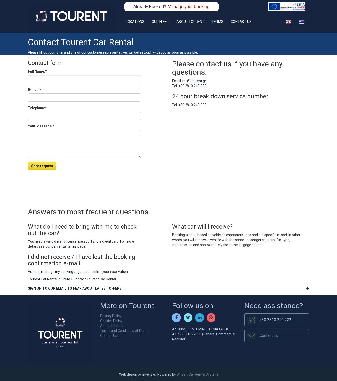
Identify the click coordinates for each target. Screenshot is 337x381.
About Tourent (111, 326)
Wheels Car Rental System (197, 374)
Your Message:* (41, 126)
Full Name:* (37, 71)
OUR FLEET (160, 22)
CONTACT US (241, 22)
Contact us (269, 335)
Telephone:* (38, 108)
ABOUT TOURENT (190, 22)
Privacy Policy (110, 316)
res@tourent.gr (194, 81)
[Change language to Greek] (302, 22)
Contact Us (108, 336)
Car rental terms (64, 246)
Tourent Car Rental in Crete (49, 279)
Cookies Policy (111, 321)
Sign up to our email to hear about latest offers (75, 288)
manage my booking (57, 272)
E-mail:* (34, 90)
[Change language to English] (288, 22)
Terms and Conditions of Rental (124, 331)
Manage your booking (188, 6)
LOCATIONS (135, 22)
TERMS (217, 22)
